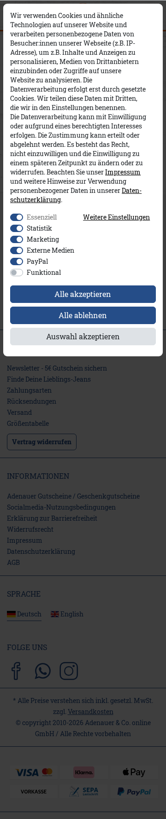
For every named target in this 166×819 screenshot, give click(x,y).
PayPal (37, 261)
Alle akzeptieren (82, 294)
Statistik (39, 228)
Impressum (123, 172)
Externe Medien (50, 250)
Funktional (44, 272)
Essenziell (42, 217)
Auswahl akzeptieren (83, 336)
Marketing (43, 239)
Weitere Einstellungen (116, 217)
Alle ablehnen (83, 315)
